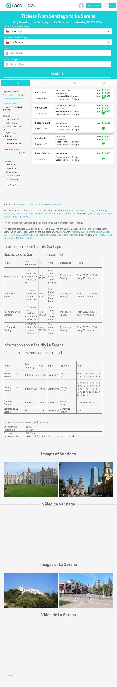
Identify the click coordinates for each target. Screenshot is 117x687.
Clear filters (14, 185)
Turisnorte (23, 216)
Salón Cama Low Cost (12, 128)
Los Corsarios (36, 213)
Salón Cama (12, 123)
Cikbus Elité (106, 213)
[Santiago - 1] (31, 479)
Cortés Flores (10, 216)
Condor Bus (100, 210)
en (112, 5)
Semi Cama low (13, 143)
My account (94, 5)
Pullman (67, 210)
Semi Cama (11, 139)
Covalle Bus (50, 213)
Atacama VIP (21, 213)
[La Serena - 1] (31, 590)
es (106, 5)
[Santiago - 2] (85, 479)
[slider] (3, 98)
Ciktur (90, 210)
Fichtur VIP (9, 213)
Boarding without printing (12, 108)
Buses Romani (79, 210)
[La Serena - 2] (85, 590)
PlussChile (94, 213)
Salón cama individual (10, 134)
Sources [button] (9, 675)
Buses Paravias (64, 213)
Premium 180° (13, 119)
